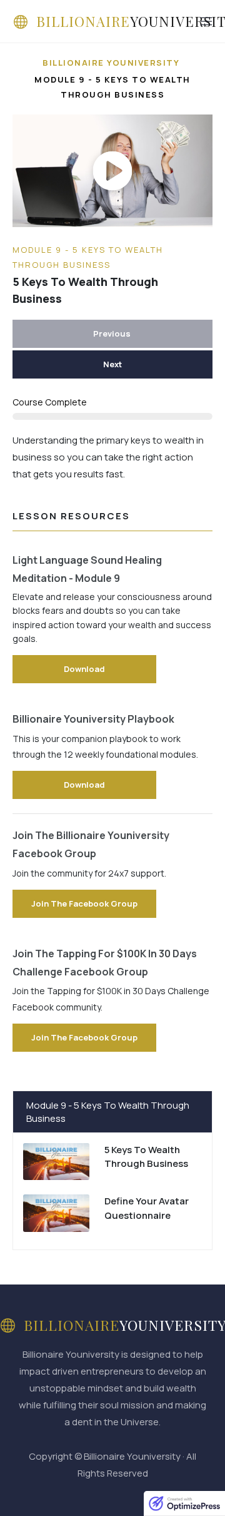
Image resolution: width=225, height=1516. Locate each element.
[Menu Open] (192, 21)
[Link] (112, 1164)
